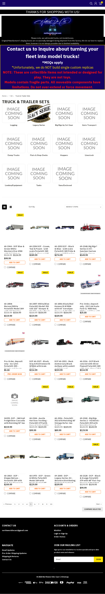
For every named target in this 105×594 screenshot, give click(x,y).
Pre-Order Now (15, 374)
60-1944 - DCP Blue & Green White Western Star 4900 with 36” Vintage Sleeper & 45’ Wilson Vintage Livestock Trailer (14, 249)
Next (98, 504)
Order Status (59, 537)
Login (56, 534)
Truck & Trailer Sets (22, 96)
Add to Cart (14, 262)
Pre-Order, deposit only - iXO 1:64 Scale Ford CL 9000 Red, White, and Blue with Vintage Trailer (90, 307)
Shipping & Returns (10, 556)
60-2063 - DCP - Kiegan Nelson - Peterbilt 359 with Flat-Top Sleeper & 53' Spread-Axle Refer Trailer (13, 479)
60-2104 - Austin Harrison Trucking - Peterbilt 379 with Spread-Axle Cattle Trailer (39, 421)
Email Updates (8, 550)
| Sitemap (64, 577)
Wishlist (57, 530)
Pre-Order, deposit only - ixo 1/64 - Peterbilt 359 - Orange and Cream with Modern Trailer (13, 364)
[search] (90, 3)
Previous (8, 504)
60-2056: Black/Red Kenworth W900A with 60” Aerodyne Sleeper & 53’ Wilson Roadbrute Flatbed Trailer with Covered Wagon (65, 307)
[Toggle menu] (4, 4)
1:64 (11, 96)
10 (51, 504)
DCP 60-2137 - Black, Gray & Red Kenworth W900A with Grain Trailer (39, 364)
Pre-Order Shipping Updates (14, 553)
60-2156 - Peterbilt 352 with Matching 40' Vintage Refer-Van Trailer (65, 421)
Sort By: (32, 207)
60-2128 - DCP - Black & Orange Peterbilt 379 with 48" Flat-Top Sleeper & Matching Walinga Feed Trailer (90, 479)
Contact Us (6, 560)
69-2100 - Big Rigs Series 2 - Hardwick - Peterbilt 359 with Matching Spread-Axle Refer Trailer (90, 421)
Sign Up (64, 534)
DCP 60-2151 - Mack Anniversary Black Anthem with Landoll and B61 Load (65, 364)
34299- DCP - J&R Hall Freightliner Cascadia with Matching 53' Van (14, 420)
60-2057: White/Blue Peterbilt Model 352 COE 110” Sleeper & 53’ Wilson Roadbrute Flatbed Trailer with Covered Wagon (39, 307)
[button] (53, 26)
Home (4, 96)
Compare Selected (92, 509)
